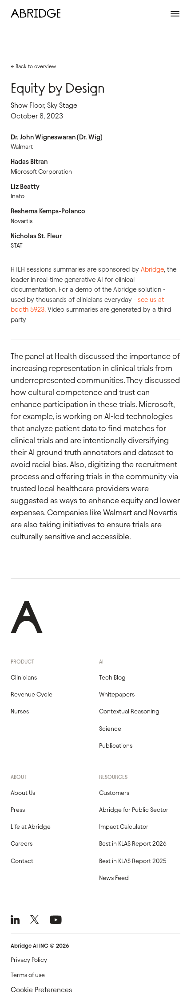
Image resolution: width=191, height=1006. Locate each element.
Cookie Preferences (41, 990)
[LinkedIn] (15, 919)
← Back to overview (33, 66)
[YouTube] (55, 919)
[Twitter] (34, 919)
